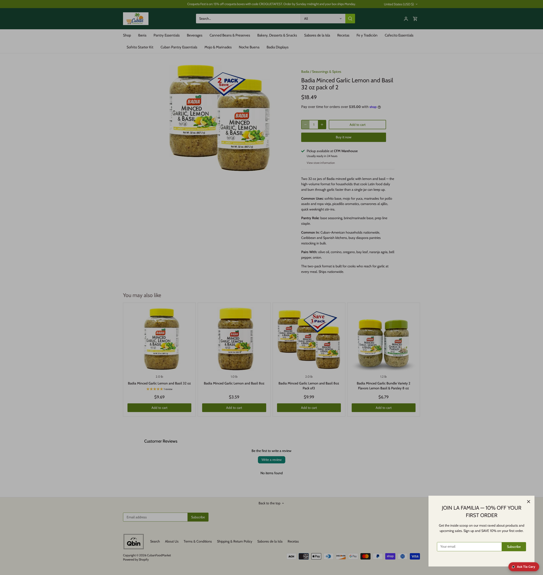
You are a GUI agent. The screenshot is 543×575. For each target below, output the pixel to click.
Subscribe (514, 547)
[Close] (528, 501)
